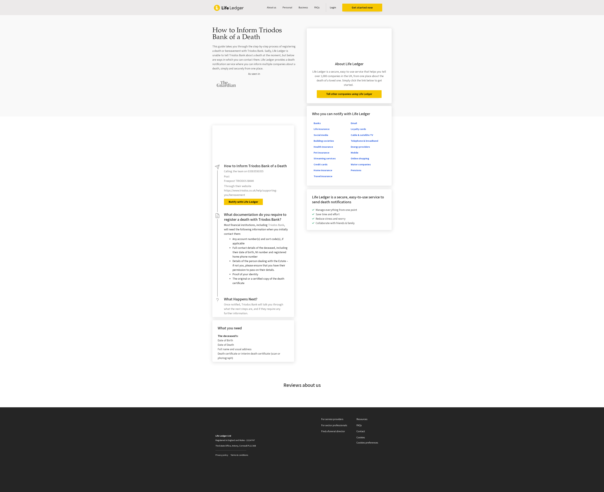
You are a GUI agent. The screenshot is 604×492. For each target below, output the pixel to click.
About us (271, 7)
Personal (287, 7)
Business (303, 7)
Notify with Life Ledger (243, 202)
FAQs (317, 7)
